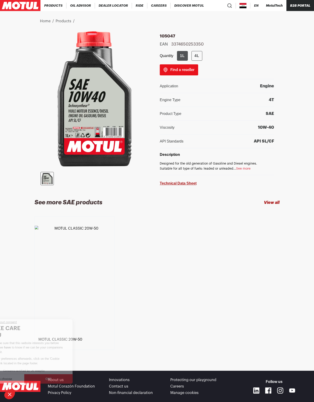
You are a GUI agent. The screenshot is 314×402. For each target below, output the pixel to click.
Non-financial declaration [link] (131, 393)
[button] (9, 394)
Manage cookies (184, 393)
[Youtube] (292, 390)
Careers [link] (177, 386)
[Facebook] (268, 390)
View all (272, 202)
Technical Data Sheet (178, 183)
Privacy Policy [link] (59, 393)
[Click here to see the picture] (47, 178)
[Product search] (230, 5)
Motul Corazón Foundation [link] (71, 386)
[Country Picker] (243, 5)
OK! (77, 379)
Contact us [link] (118, 386)
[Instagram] (280, 390)
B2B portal (300, 5)
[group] (189, 56)
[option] (75, 277)
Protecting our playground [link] (193, 380)
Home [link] (45, 21)
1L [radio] (182, 56)
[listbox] (157, 285)
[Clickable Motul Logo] (20, 5)
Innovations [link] (119, 380)
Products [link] (63, 21)
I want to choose (29, 379)
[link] (139, 5)
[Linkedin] (256, 390)
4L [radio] (196, 56)
